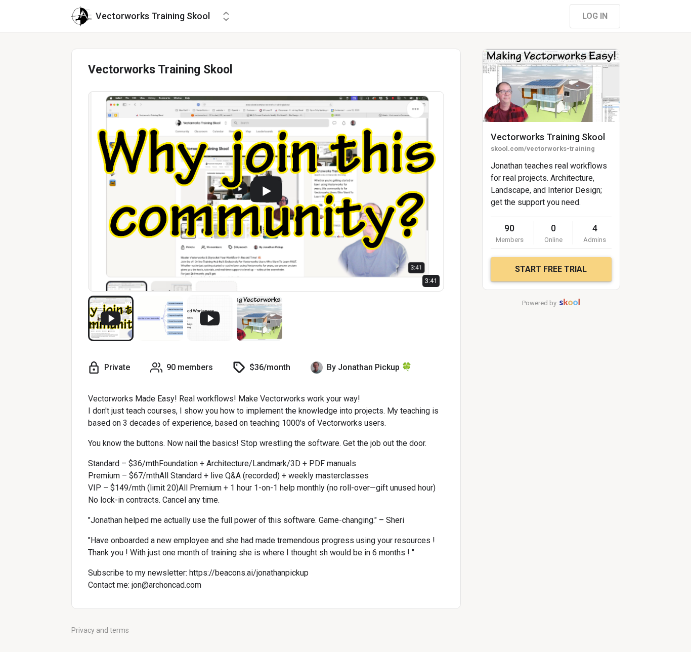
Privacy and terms (100, 630)
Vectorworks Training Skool (548, 137)
